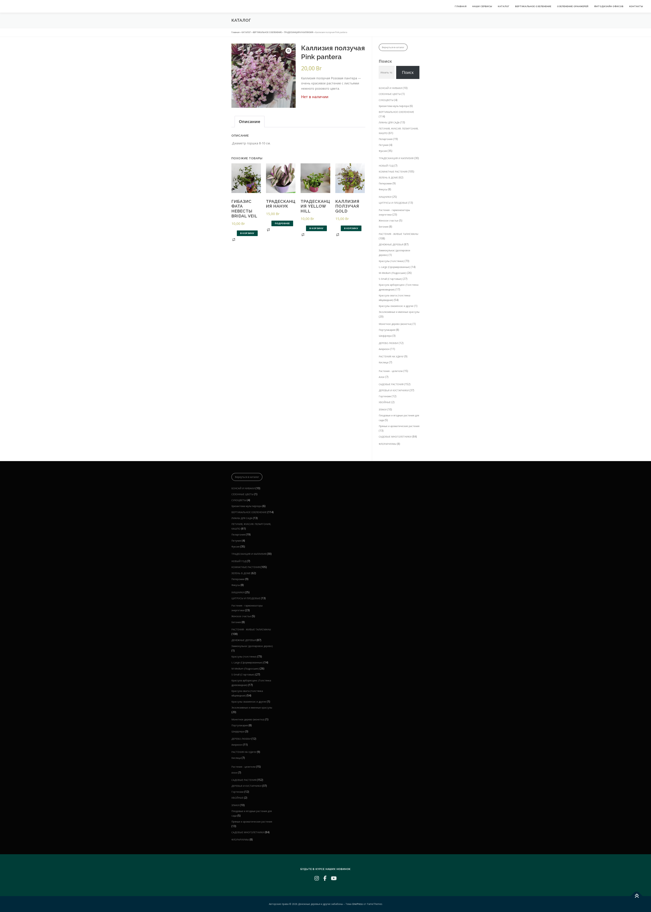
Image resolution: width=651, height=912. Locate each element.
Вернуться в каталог (393, 47)
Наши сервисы (482, 6)
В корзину (247, 233)
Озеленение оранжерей (572, 6)
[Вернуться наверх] (637, 896)
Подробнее (282, 223)
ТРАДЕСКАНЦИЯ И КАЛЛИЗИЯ (298, 32)
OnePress (357, 904)
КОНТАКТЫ (636, 6)
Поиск (385, 61)
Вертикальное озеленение (533, 6)
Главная (461, 6)
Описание (249, 121)
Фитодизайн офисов (609, 6)
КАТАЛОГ (503, 6)
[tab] (249, 121)
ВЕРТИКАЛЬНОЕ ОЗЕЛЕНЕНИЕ (267, 32)
